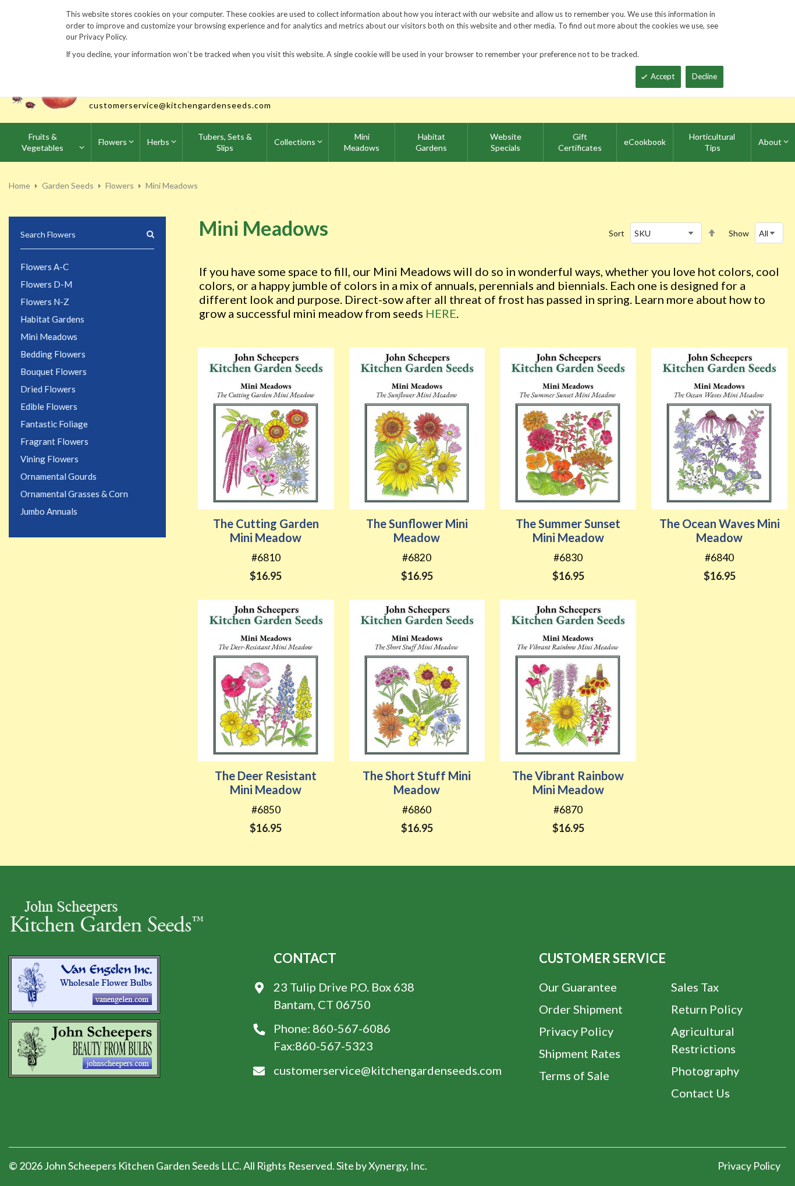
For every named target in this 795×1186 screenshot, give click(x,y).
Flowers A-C (44, 266)
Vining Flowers (49, 459)
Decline (704, 76)
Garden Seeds (68, 185)
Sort (616, 233)
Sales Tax (695, 987)
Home (19, 185)
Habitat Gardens (52, 319)
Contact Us (700, 1093)
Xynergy (387, 1165)
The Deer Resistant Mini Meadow (266, 782)
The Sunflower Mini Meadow (417, 530)
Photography (705, 1071)
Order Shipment (581, 1009)
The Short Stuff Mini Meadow (417, 782)
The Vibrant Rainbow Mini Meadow (568, 782)
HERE (440, 313)
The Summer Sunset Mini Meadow (568, 530)
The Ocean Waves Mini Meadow (719, 530)
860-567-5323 (334, 1046)
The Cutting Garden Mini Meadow (266, 530)
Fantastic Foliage (54, 424)
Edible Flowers (48, 406)
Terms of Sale (574, 1075)
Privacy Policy (576, 1031)
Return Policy (707, 1009)
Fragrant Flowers (54, 441)
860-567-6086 (352, 1028)
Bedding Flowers (53, 354)
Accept (663, 76)
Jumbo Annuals (48, 511)
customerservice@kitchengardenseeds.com (180, 105)
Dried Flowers (48, 389)
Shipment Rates (579, 1053)
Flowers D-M (46, 284)
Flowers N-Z (44, 301)
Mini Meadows (48, 336)
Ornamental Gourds (58, 476)
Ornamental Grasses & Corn (74, 493)
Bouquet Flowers (53, 371)
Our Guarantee (578, 987)
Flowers (119, 185)
